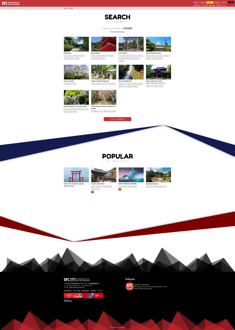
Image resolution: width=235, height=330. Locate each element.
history (156, 86)
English (202, 2)
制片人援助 (205, 5)
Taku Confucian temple (154, 81)
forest (123, 58)
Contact (224, 5)
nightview (149, 58)
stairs (136, 55)
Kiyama (72, 58)
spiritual (134, 83)
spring (114, 111)
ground (160, 186)
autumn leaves (76, 55)
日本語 (196, 2)
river (125, 83)
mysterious (121, 61)
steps (132, 55)
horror (106, 83)
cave (165, 186)
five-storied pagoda (100, 55)
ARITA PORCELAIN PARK (128, 184)
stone (127, 55)
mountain (128, 58)
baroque (135, 186)
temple (65, 55)
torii (124, 55)
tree (120, 58)
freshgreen (135, 86)
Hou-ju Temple (69, 81)
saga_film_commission (141, 284)
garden (77, 58)
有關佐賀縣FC (197, 5)
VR (92, 192)
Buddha (148, 55)
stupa (157, 55)
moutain (160, 58)
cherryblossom (67, 83)
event (97, 189)
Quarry (148, 186)
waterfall (121, 83)
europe (120, 186)
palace (129, 186)
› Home (65, 8)
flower (109, 111)
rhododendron (81, 109)
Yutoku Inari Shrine (97, 184)
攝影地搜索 (212, 5)
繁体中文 (209, 2)
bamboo (98, 83)
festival (161, 86)
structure (141, 55)
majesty (111, 55)
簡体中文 (217, 2)
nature (138, 58)
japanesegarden (72, 109)
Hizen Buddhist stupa (153, 53)
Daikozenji (67, 53)
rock (152, 186)
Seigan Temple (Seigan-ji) (100, 81)
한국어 (224, 2)
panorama (166, 55)
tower (161, 55)
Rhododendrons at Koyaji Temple (75, 106)
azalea (70, 55)
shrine (120, 55)
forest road (102, 58)
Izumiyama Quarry (152, 184)
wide (107, 55)
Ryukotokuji (95, 53)
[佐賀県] (68, 301)
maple (82, 55)
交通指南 (218, 5)
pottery (125, 186)
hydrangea (66, 58)
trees (101, 111)
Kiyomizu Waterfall (125, 81)
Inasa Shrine (123, 53)
